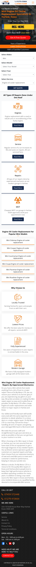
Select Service (7, 79)
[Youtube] (10, 543)
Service (4, 517)
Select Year (6, 71)
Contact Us (6, 523)
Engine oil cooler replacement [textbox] (13, 83)
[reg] (18, 27)
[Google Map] (13, 543)
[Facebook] (3, 543)
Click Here (25, 33)
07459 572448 (21, 4)
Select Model (7, 63)
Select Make (7, 54)
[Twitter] (6, 543)
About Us (5, 520)
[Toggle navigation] (33, 2)
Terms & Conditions (9, 529)
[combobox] (18, 83)
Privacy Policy (7, 526)
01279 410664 (21, 1)
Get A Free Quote (18, 37)
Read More (18, 125)
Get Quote (18, 88)
